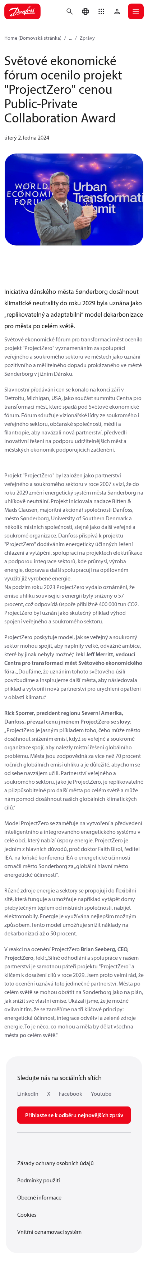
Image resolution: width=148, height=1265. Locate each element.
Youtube (101, 1093)
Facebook (70, 1093)
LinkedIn (27, 1093)
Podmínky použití (38, 1180)
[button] (101, 11)
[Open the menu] (136, 11)
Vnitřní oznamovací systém (49, 1231)
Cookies (26, 1214)
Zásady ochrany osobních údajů (55, 1163)
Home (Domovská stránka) (32, 38)
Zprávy (87, 38)
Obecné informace (39, 1197)
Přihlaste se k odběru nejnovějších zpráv (74, 1115)
